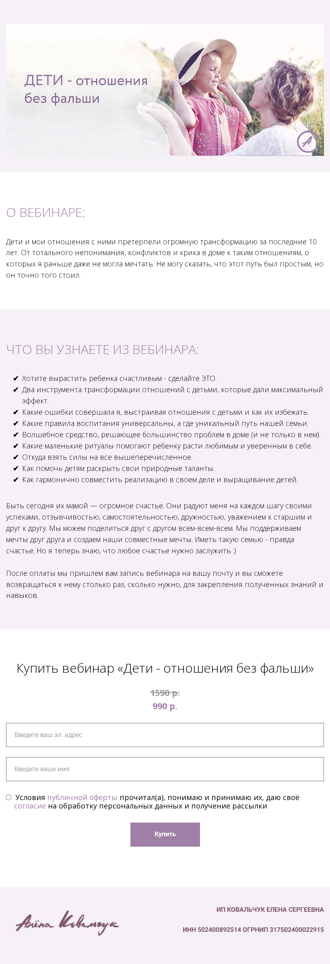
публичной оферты (82, 797)
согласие (30, 805)
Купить (165, 834)
